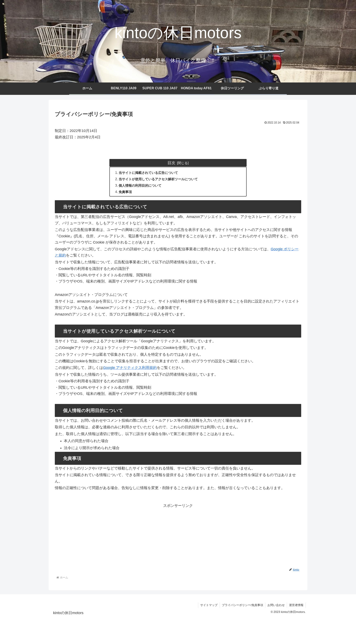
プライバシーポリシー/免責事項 (242, 605)
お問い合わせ (276, 605)
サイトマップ (209, 605)
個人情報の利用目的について (140, 185)
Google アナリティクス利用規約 (130, 368)
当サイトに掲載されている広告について (148, 172)
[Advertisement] (178, 538)
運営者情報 (296, 605)
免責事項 (125, 192)
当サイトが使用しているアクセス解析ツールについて (158, 179)
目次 (171, 162)
